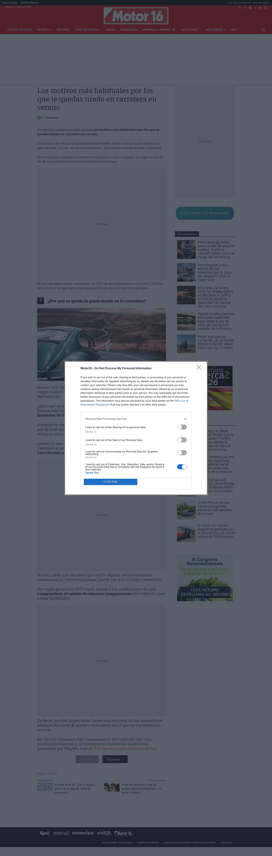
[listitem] (136, 419)
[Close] (200, 368)
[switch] (182, 427)
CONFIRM (110, 481)
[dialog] (136, 428)
